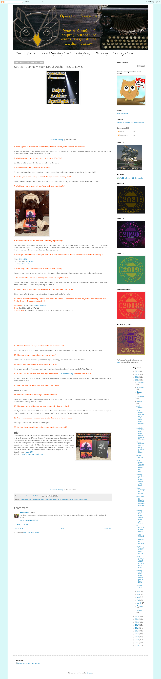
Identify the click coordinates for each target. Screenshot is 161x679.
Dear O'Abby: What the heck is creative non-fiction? (140, 562)
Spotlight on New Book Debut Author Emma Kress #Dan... (140, 576)
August (139, 401)
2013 (137, 637)
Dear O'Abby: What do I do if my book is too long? (140, 466)
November (140, 387)
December (140, 383)
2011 (137, 643)
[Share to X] (52, 496)
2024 (137, 371)
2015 (137, 631)
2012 (137, 640)
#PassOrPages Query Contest (55, 54)
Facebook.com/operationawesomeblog (130, 122)
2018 (137, 622)
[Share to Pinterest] (56, 496)
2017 (137, 625)
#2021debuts (24, 499)
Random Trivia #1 (140, 586)
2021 (137, 380)
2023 (137, 374)
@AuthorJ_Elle (24, 264)
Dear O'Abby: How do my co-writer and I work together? (140, 418)
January (139, 611)
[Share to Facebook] (54, 496)
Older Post (107, 529)
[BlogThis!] (49, 496)
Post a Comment (23, 524)
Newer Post (19, 529)
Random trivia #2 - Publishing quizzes (140, 538)
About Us (31, 54)
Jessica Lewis (83, 499)
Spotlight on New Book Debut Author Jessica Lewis (140, 479)
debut (42, 499)
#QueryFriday (83, 54)
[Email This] (47, 496)
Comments (124, 135)
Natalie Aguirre (25, 512)
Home (18, 54)
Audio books (139, 407)
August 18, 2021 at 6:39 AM (29, 520)
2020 (137, 616)
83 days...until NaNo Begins (140, 528)
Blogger (89, 673)
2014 (137, 634)
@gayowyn (30, 261)
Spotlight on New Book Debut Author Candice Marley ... (140, 433)
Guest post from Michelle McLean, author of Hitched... (140, 502)
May (138, 597)
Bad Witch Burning (56, 140)
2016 (137, 628)
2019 (137, 619)
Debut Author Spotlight (60, 499)
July (138, 591)
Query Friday (139, 456)
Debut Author (48, 499)
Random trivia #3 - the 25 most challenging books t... (140, 447)
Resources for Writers (123, 54)
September (140, 397)
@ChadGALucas (40, 306)
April (138, 600)
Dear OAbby (101, 54)
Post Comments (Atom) (31, 532)
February (140, 606)
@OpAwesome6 (122, 114)
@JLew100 (23, 259)
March (139, 603)
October (139, 392)
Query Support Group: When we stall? (140, 549)
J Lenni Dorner (73, 499)
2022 (137, 377)
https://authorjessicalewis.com (32, 454)
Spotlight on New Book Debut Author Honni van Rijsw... (140, 516)
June (139, 594)
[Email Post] (43, 496)
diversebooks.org (67, 374)
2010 (137, 646)
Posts (122, 132)
